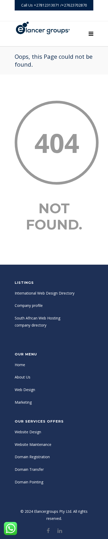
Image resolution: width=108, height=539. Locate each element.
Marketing (23, 402)
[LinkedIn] (60, 15)
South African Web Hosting (37, 318)
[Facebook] (48, 15)
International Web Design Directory (44, 293)
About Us (22, 377)
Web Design (25, 389)
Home (20, 364)
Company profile (29, 305)
